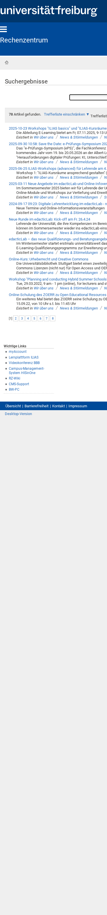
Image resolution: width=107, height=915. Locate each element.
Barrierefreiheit (37, 406)
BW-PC (14, 390)
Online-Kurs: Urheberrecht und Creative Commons (48, 259)
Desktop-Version (18, 414)
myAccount (18, 352)
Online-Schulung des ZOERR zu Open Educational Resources (57, 295)
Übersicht (13, 406)
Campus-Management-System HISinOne (26, 371)
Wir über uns (44, 137)
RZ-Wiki (14, 378)
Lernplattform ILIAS (24, 357)
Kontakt (58, 406)
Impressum (77, 406)
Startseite (6, 63)
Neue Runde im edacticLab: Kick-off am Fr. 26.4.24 (49, 219)
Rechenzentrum (24, 40)
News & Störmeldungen (79, 137)
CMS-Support (19, 384)
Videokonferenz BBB (24, 363)
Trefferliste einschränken (64, 114)
